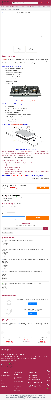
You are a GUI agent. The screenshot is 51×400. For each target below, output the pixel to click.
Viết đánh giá (32, 303)
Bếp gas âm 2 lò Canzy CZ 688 (25, 337)
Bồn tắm (7, 6)
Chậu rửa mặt (33, 6)
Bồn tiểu (12, 6)
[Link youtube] (32, 386)
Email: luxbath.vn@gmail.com (33, 379)
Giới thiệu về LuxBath (5, 375)
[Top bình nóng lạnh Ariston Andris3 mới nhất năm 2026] (5, 243)
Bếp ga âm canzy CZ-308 (7, 232)
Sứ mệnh (3, 380)
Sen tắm (17, 6)
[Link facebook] (30, 386)
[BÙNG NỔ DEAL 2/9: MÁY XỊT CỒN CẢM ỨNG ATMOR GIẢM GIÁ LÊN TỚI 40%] (5, 253)
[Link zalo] (35, 386)
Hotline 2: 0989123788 (32, 377)
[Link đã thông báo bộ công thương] (5, 365)
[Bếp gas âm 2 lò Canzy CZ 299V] (42, 330)
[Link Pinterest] (40, 386)
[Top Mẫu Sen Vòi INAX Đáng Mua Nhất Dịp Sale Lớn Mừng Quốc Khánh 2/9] (5, 276)
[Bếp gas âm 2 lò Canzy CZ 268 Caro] (9, 330)
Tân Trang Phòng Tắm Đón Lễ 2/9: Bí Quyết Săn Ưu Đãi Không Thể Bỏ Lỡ (25, 283)
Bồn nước (27, 6)
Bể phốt (22, 6)
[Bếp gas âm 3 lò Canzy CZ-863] (19, 49)
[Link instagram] (37, 386)
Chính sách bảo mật (18, 384)
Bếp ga (9, 9)
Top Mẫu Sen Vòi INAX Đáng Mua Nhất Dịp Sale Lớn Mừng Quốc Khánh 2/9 (25, 271)
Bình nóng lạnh (46, 6)
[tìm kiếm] (13, 2)
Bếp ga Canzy (16, 9)
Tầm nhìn (3, 378)
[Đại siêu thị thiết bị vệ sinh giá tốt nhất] (5, 3)
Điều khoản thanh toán (18, 378)
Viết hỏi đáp (32, 313)
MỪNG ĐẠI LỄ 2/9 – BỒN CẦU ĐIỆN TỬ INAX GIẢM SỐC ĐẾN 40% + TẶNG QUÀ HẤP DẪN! (29, 259)
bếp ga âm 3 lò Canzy (17, 124)
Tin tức (2, 383)
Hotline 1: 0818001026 (32, 375)
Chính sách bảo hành (18, 381)
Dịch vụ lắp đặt (4, 386)
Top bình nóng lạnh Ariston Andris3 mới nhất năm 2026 (21, 240)
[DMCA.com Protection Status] (12, 365)
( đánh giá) (11, 197)
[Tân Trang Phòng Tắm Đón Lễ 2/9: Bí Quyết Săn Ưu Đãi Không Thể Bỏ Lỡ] (5, 287)
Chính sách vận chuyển (17, 387)
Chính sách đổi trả (18, 390)
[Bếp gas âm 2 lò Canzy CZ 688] (25, 330)
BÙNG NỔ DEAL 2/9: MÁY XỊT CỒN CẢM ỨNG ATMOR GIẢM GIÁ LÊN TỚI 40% (26, 249)
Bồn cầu (2, 6)
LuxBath (27, 151)
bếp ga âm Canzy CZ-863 (28, 101)
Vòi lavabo (40, 6)
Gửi (45, 228)
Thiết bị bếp (3, 9)
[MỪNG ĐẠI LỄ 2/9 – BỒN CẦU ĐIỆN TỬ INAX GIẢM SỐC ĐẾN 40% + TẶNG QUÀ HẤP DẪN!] (5, 264)
